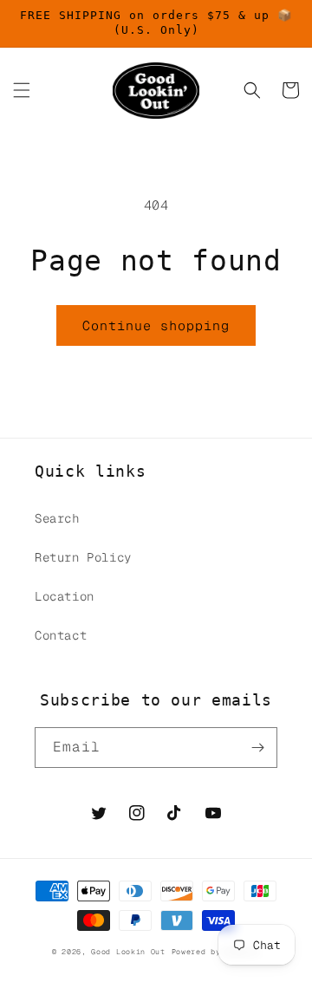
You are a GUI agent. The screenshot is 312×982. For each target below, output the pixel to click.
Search (57, 518)
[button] (22, 90)
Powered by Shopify (216, 951)
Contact (61, 635)
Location (64, 596)
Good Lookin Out (128, 951)
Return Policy (83, 557)
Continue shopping (156, 325)
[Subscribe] (257, 747)
